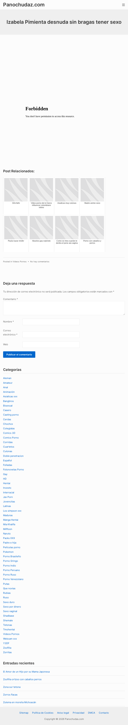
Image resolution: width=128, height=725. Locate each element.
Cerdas (7, 419)
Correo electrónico (10, 332)
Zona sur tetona (11, 686)
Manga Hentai (10, 519)
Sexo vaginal (10, 611)
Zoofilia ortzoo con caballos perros (22, 679)
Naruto (7, 533)
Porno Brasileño (12, 556)
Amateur (7, 382)
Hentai (6, 483)
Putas (6, 583)
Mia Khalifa (9, 524)
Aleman (7, 378)
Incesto (7, 487)
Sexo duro (9, 602)
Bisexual (7, 405)
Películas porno (11, 547)
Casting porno (11, 414)
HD (5, 478)
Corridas (8, 442)
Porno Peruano (11, 570)
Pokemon (8, 551)
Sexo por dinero (12, 606)
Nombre (8, 321)
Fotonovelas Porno (13, 469)
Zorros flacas (10, 694)
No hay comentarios (39, 261)
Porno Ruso (9, 574)
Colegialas (9, 428)
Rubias (7, 592)
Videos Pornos (20, 261)
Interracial (8, 492)
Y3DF (6, 643)
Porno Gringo (10, 560)
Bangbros (8, 401)
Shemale (8, 620)
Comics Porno (11, 437)
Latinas (7, 506)
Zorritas (7, 652)
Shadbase (8, 615)
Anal (5, 387)
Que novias (9, 588)
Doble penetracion (13, 455)
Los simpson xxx (12, 510)
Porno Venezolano (13, 579)
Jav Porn (8, 497)
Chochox (8, 423)
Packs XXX (9, 538)
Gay (5, 474)
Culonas (7, 451)
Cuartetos (8, 446)
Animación (9, 391)
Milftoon (7, 529)
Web (5, 344)
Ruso (6, 597)
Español (7, 460)
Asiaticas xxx (10, 396)
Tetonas (7, 624)
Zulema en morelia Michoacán (19, 702)
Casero (7, 410)
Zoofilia (7, 647)
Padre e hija (9, 542)
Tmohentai (9, 629)
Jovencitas (9, 501)
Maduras (8, 515)
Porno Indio (9, 565)
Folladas (7, 464)
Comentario (10, 299)
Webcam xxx (10, 638)
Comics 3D (9, 432)
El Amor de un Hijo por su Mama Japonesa (26, 671)
